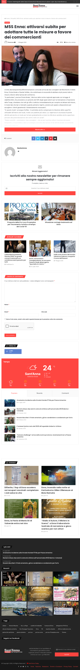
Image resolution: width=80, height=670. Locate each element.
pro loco (30, 632)
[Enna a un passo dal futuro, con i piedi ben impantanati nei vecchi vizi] (40, 609)
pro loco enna (39, 632)
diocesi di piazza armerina (10, 629)
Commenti (65, 393)
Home (8, 18)
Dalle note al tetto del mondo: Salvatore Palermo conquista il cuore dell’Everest (64, 256)
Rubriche (38, 666)
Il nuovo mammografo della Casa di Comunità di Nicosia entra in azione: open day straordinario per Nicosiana (41, 1)
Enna (37, 629)
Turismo (64, 632)
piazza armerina (21, 632)
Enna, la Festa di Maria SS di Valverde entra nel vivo (18, 522)
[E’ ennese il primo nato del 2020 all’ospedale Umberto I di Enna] (9, 429)
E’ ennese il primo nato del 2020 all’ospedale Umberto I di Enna (39, 426)
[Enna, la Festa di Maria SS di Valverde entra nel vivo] (21, 508)
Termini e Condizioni (56, 666)
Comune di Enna (48, 625)
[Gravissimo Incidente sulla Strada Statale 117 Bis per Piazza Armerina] (9, 403)
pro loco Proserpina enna (52, 632)
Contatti (75, 666)
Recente (39, 393)
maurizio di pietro (50, 629)
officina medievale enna (64, 629)
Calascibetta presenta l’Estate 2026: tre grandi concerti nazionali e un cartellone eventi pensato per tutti (15, 258)
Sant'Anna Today (34, 663)
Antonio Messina (13, 625)
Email (6, 312)
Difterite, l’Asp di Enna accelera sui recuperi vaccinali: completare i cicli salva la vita (21, 490)
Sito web (44, 312)
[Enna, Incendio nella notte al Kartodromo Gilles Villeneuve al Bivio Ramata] (58, 475)
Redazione (11, 42)
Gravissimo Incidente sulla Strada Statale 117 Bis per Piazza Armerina (41, 400)
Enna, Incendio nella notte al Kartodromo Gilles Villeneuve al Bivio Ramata (57, 490)
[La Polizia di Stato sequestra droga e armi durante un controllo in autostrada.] (14, 609)
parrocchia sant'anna (8, 632)
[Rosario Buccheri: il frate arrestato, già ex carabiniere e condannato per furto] (9, 420)
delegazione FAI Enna (62, 625)
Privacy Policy (68, 666)
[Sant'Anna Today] (40, 6)
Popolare (14, 393)
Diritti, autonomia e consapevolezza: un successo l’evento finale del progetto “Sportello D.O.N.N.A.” (40, 261)
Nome (6, 304)
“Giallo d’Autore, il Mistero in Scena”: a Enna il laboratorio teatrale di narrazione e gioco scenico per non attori (56, 524)
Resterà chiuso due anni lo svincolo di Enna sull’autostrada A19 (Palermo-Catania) (43, 410)
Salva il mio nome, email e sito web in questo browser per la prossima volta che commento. (34, 319)
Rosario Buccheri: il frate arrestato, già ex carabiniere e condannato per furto (45, 418)
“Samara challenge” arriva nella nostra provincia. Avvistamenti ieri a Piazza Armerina (44, 436)
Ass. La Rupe (24, 625)
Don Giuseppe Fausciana (26, 629)
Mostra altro (39, 129)
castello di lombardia (36, 625)
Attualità (13, 18)
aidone (4, 625)
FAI (42, 629)
